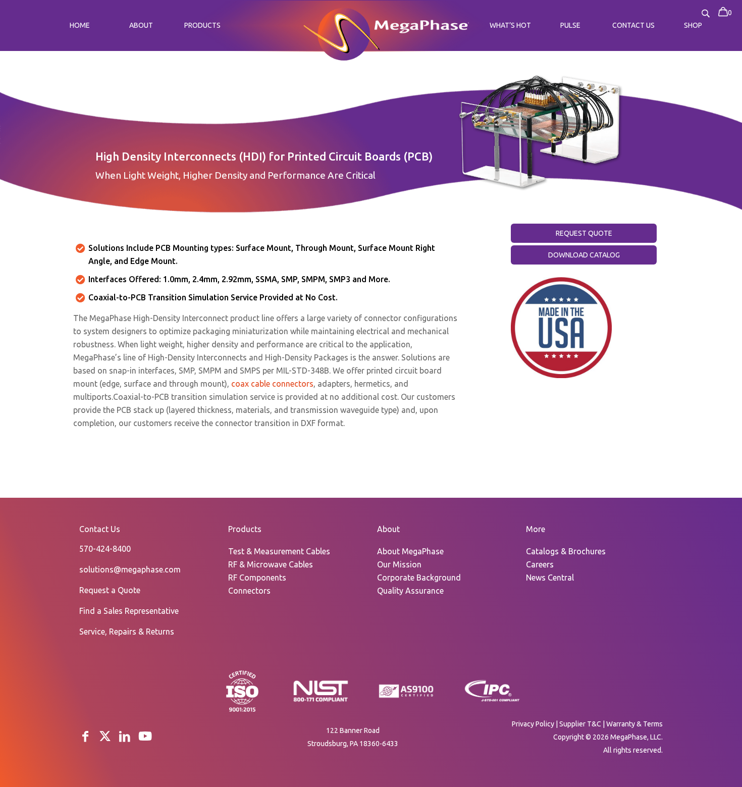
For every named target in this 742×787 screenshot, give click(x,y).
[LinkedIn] (125, 736)
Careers (540, 564)
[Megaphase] (341, 32)
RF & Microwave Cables (270, 564)
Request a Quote (109, 590)
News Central (550, 577)
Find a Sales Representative (129, 610)
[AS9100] (406, 698)
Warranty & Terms (634, 724)
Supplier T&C (580, 724)
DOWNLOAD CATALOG (584, 255)
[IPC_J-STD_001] (492, 700)
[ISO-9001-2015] (242, 710)
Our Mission (399, 564)
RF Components (257, 577)
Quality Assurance (410, 590)
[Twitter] (105, 736)
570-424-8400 (105, 548)
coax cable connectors (272, 383)
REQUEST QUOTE (584, 233)
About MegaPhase (410, 551)
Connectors (249, 590)
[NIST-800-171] (320, 700)
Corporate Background (419, 577)
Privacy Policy (533, 724)
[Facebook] (85, 736)
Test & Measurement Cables (279, 551)
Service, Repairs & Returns (126, 631)
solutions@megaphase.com (130, 569)
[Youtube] (145, 736)
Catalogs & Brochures (566, 551)
